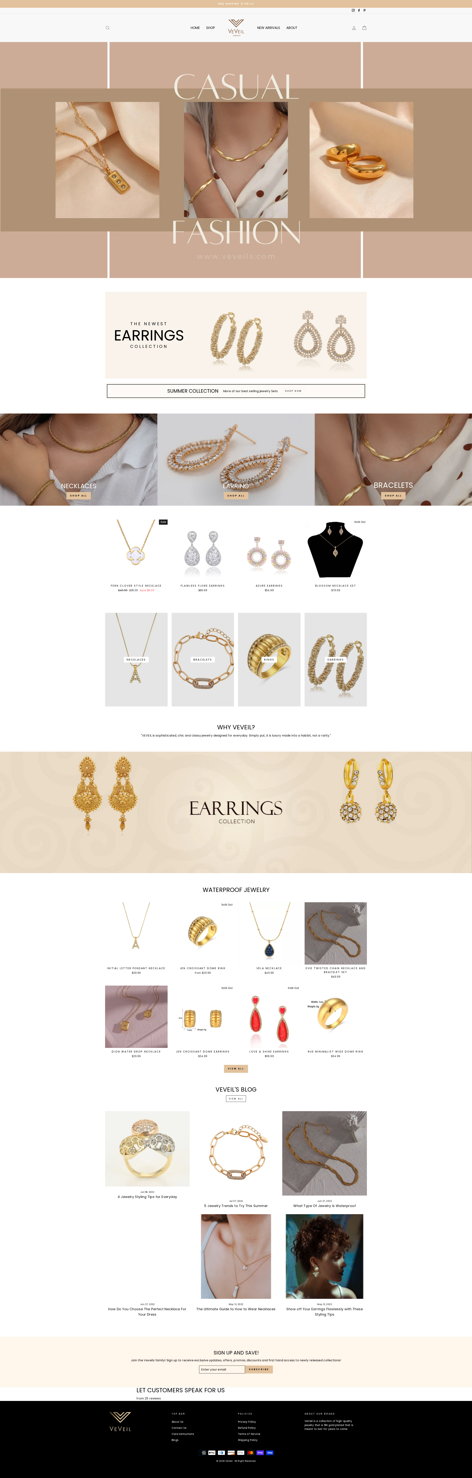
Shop (210, 27)
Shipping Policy (248, 1440)
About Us (177, 1422)
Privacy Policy (247, 1422)
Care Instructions (183, 1434)
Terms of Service (249, 1434)
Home (195, 27)
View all (236, 1068)
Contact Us (179, 1428)
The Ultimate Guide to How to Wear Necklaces (235, 1309)
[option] (236, 4)
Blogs (175, 1440)
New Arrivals (268, 27)
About (291, 27)
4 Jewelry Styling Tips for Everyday (147, 1196)
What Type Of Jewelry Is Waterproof (324, 1205)
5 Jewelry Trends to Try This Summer (236, 1205)
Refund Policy (247, 1428)
